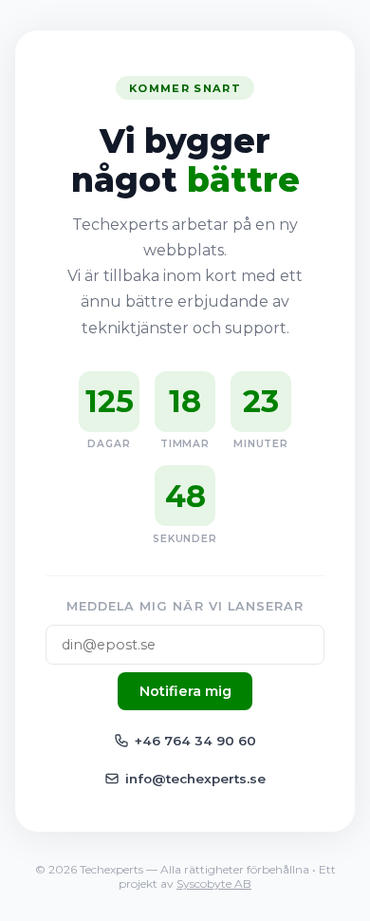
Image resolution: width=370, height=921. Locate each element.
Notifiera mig (185, 691)
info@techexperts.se (195, 778)
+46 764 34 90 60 (195, 740)
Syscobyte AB (213, 883)
